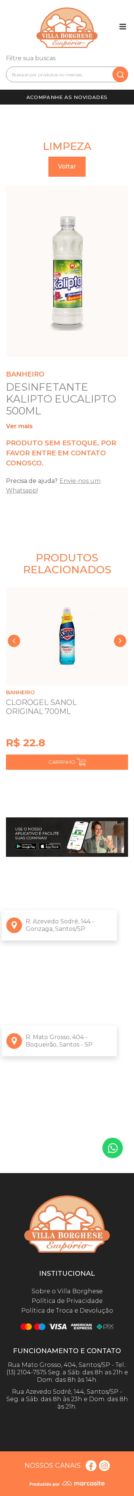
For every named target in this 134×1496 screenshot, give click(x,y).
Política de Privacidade (67, 1300)
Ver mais (19, 426)
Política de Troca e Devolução (67, 1310)
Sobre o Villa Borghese (67, 1291)
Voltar (67, 166)
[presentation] (14, 641)
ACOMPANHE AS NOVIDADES (67, 97)
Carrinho (61, 762)
